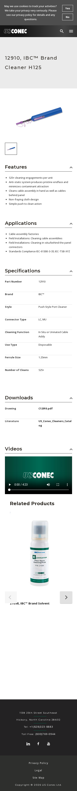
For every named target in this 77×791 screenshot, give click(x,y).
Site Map (39, 777)
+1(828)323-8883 (41, 726)
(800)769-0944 (45, 734)
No (67, 17)
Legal (38, 770)
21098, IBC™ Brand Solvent (30, 603)
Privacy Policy (38, 763)
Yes (67, 8)
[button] (71, 31)
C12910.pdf (45, 408)
